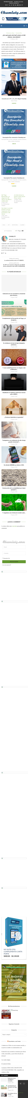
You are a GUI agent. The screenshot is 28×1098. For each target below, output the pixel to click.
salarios (22, 224)
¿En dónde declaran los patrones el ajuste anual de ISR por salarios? (19, 196)
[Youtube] (17, 5)
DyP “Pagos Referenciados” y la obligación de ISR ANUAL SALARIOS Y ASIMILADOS (6, 198)
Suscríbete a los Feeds (18, 1)
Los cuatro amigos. (5, 1060)
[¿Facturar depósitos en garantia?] (14, 406)
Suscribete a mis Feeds (15, 1041)
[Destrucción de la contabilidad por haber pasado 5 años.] (14, 477)
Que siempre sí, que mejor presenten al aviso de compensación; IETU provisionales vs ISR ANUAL (7, 211)
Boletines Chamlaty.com (14, 3)
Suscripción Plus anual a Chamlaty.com (14, 178)
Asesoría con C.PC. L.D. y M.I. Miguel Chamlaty (14, 98)
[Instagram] (11, 5)
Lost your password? (6, 565)
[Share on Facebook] (18, 230)
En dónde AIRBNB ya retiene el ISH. (14, 465)
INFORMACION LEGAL (8, 1)
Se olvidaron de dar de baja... (12, 1094)
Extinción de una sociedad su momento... (12, 1079)
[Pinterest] (13, 5)
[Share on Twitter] (19, 231)
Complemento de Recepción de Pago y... (12, 1087)
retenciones (15, 224)
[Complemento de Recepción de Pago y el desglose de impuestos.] (14, 308)
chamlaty (12, 236)
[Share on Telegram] (22, 230)
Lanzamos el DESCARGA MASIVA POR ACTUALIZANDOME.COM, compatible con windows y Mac (12, 1070)
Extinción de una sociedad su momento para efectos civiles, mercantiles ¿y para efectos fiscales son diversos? (13, 1054)
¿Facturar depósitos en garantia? (14, 417)
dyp (9, 224)
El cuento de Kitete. (6, 1063)
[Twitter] (9, 5)
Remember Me (6, 558)
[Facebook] (7, 5)
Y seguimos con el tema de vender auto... (14, 512)
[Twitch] (22, 5)
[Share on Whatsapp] (21, 230)
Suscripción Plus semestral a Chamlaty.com (14, 137)
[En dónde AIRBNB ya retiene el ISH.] (14, 454)
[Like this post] (16, 230)
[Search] (26, 26)
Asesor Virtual (14, 100)
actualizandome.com (19, 1092)
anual (3, 224)
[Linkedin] (15, 5)
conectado (14, 526)
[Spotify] (24, 1083)
